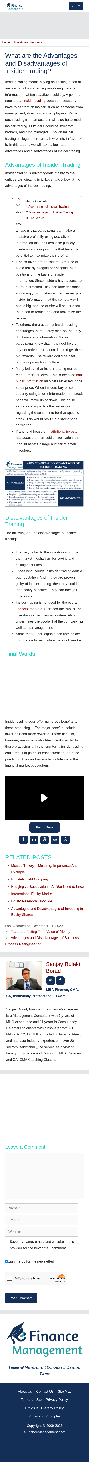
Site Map (64, 1391)
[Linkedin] (34, 840)
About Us (25, 1391)
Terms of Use (31, 1400)
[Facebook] (23, 840)
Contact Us (45, 1391)
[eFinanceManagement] (14, 6)
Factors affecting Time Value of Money (40, 932)
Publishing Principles (44, 1416)
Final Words (37, 218)
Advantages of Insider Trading (48, 206)
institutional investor (63, 432)
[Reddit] (55, 840)
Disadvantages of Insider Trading (51, 212)
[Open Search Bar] (72, 6)
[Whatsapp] (65, 840)
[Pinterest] (44, 840)
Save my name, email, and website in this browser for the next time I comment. (42, 1245)
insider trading (34, 101)
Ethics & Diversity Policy (44, 1408)
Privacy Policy (57, 1400)
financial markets (29, 609)
